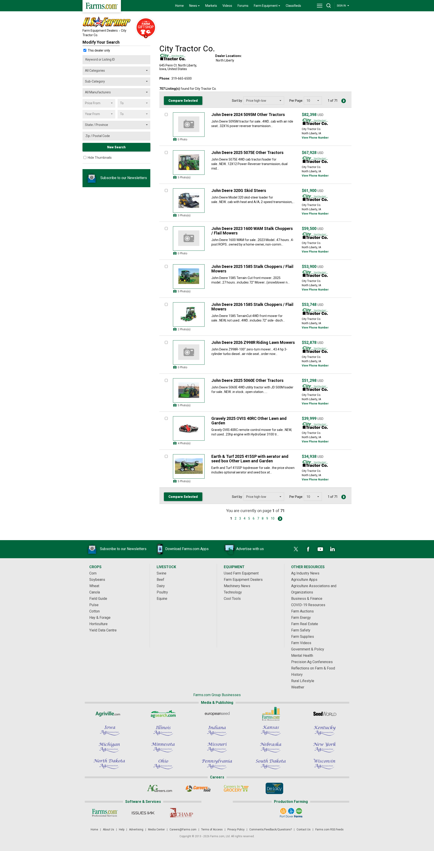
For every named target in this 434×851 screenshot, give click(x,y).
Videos (227, 5)
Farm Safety (300, 630)
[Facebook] (308, 549)
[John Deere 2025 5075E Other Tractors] (189, 162)
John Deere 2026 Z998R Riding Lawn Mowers (253, 342)
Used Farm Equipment (241, 573)
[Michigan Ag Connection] (109, 747)
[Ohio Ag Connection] (163, 764)
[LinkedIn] (332, 549)
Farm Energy (301, 617)
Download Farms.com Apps (187, 549)
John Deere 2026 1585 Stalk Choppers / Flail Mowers (252, 306)
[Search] (328, 5)
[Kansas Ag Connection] (271, 730)
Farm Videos (301, 643)
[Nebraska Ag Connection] (271, 747)
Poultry (162, 592)
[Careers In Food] (198, 788)
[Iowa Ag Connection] (109, 730)
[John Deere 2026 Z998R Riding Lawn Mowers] (189, 352)
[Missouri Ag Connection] (217, 747)
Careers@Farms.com (183, 829)
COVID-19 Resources (308, 605)
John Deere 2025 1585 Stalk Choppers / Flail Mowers (252, 268)
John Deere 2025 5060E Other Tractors (247, 380)
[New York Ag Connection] (325, 747)
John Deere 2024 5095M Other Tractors (248, 114)
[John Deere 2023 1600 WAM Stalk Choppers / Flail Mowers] (189, 238)
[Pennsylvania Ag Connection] (217, 764)
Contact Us (304, 829)
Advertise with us (250, 549)
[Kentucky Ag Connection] (325, 730)
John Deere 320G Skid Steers (238, 190)
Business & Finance (306, 598)
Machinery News (237, 586)
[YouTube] (320, 549)
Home (179, 5)
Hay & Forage (100, 617)
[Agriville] (109, 714)
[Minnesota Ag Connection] (163, 747)
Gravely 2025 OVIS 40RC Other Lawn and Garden (249, 420)
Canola (94, 592)
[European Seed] (217, 714)
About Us (108, 829)
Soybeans (97, 579)
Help (121, 829)
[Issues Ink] (143, 813)
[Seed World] (325, 714)
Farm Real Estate (304, 624)
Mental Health (302, 655)
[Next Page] (343, 100)
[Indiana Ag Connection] (217, 730)
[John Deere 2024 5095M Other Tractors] (189, 124)
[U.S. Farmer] (124, 22)
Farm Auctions (302, 611)
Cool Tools (232, 598)
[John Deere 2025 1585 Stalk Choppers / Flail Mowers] (189, 276)
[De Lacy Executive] (274, 788)
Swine (161, 573)
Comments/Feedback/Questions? (270, 829)
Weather (297, 687)
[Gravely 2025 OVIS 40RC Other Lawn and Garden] (189, 428)
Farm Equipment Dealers (100, 30)
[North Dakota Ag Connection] (109, 764)
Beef (160, 579)
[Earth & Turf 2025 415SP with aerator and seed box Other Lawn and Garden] (189, 466)
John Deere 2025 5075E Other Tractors (247, 152)
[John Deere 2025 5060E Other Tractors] (189, 390)
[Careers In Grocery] (236, 788)
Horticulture (98, 624)
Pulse (94, 605)
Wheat (94, 586)
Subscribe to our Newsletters (123, 178)
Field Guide (98, 598)
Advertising (136, 829)
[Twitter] (295, 549)
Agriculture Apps (304, 579)
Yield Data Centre (103, 630)
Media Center (156, 829)
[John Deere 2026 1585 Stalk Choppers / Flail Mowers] (189, 314)
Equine (162, 598)
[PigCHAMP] (181, 813)
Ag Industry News (305, 573)
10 (272, 518)
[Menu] (319, 5)
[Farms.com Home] (102, 6)
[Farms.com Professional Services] (105, 813)
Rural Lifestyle (302, 681)
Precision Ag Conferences (312, 662)
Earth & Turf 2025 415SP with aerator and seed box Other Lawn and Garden (249, 458)
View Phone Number (315, 137)
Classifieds (293, 5)
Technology (233, 592)
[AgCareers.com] (160, 788)
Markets (211, 5)
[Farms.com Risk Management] (271, 714)
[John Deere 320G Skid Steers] (189, 200)
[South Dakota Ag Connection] (271, 764)
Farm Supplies (302, 636)
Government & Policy (307, 649)
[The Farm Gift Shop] (145, 28)
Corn (93, 573)
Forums (243, 5)
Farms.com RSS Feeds (329, 829)
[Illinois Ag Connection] (163, 730)
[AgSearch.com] (163, 714)
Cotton (94, 611)
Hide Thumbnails (100, 157)
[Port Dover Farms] (291, 813)
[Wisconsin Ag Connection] (325, 764)
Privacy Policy (236, 829)
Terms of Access (212, 829)
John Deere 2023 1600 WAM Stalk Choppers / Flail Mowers (252, 230)
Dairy (161, 586)
